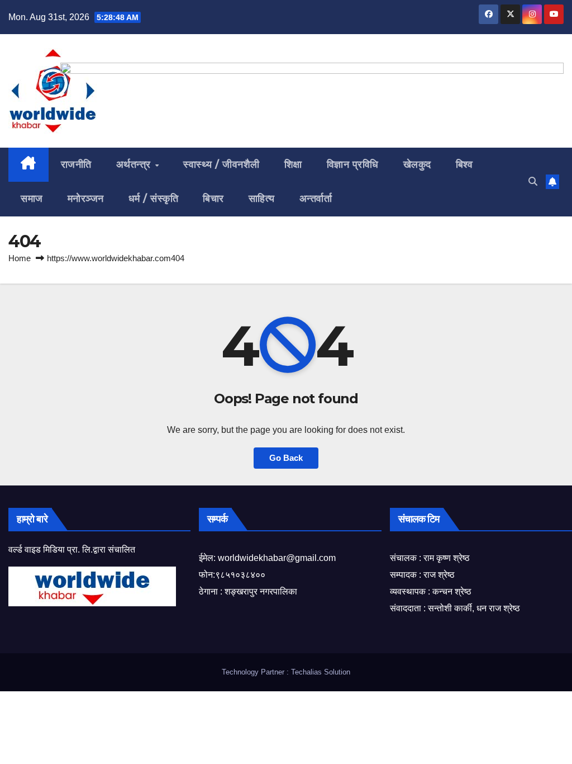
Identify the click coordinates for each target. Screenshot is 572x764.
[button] (532, 181)
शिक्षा (293, 164)
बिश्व (464, 164)
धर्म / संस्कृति (153, 198)
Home (19, 258)
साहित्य (262, 198)
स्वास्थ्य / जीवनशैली (221, 164)
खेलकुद (417, 164)
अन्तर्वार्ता (315, 198)
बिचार (213, 198)
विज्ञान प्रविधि (353, 164)
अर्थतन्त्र (135, 164)
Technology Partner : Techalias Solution (286, 672)
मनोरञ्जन (86, 198)
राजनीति (76, 164)
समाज (32, 198)
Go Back (286, 458)
